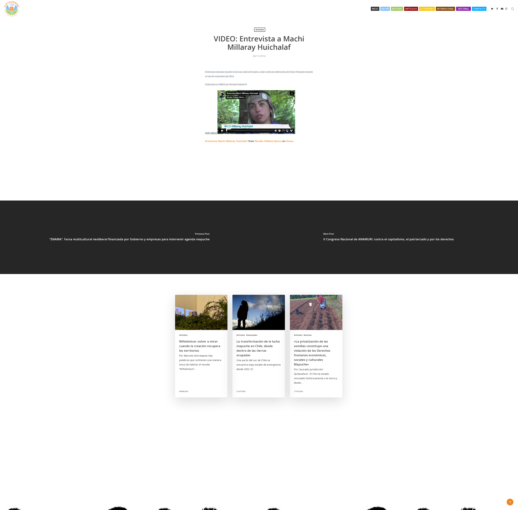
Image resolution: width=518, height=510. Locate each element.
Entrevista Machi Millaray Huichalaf (226, 141)
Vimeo (289, 141)
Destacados (251, 335)
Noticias (307, 335)
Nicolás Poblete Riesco (268, 141)
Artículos (259, 29)
